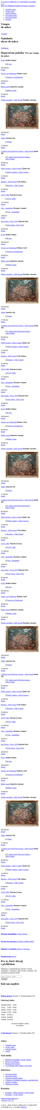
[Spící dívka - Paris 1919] (14, 225)
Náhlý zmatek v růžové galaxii (11, 168)
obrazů (8, 956)
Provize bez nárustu (12, 1062)
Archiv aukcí (9, 11)
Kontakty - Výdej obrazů (14, 1095)
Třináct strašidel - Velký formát (12, 100)
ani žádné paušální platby (17, 941)
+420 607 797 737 (7, 1100)
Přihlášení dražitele (14, 6)
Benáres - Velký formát (9, 182)
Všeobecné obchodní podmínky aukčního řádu (21, 1080)
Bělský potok (5, 87)
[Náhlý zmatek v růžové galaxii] (17, 172)
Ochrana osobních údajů (13, 1078)
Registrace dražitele (28, 6)
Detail (3, 70)
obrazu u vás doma (15, 949)
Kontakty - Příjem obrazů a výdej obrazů (19, 1093)
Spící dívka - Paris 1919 (9, 221)
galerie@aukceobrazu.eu (9, 1098)
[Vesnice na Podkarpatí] (14, 77)
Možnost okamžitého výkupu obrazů (18, 1060)
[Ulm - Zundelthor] (12, 212)
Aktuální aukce (10, 9)
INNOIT (23, 1107)
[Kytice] (8, 64)
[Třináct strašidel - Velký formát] (22, 129)
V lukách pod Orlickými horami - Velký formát (17, 151)
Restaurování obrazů (12, 1064)
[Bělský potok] (10, 90)
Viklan (3, 138)
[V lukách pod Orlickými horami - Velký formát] (20, 159)
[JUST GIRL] (10, 199)
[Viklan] (8, 142)
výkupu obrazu (14, 934)
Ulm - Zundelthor (7, 208)
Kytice (3, 60)
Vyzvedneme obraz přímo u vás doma (18, 1066)
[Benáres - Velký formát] (14, 185)
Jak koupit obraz (11, 17)
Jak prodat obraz (11, 15)
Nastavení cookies (11, 1084)
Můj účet (4, 6)
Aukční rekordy (10, 13)
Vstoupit (4, 34)
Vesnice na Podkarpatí (9, 73)
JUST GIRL (5, 195)
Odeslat (4, 979)
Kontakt (8, 19)
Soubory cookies (11, 1082)
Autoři (7, 1051)
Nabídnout (4, 48)
